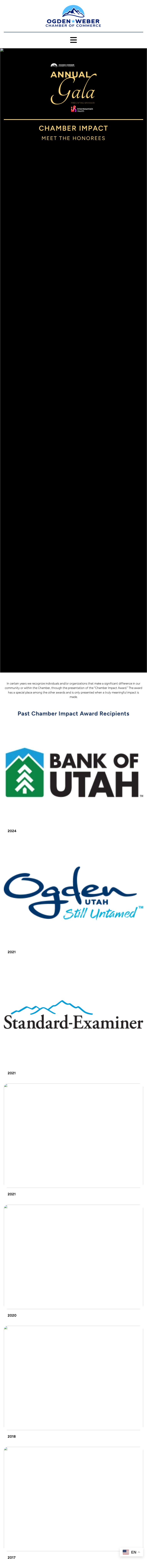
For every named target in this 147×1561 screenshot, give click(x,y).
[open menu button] (73, 40)
